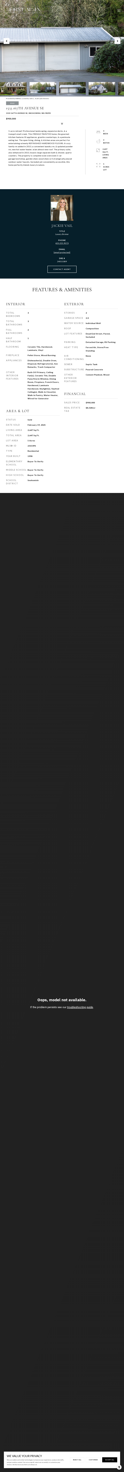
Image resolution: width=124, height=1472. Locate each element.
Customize (93, 1460)
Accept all (109, 1460)
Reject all (77, 1460)
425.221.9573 (62, 243)
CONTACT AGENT (62, 269)
